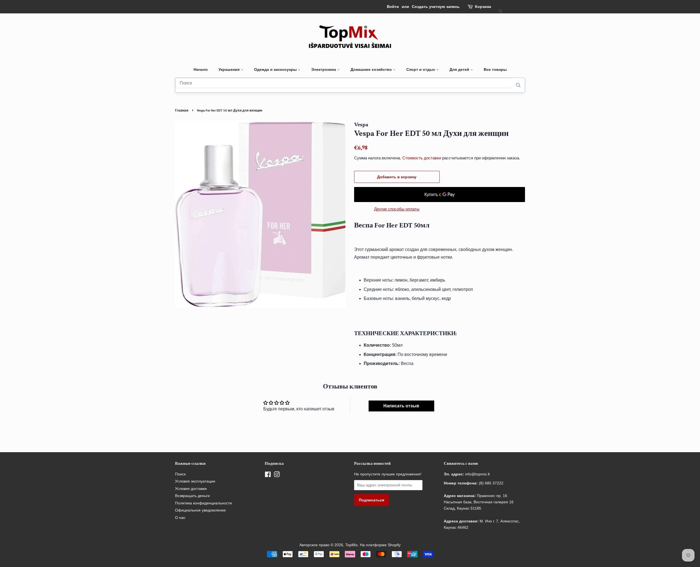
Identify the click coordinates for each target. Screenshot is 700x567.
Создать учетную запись (436, 6)
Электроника (324, 69)
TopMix (351, 545)
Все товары (495, 69)
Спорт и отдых (421, 69)
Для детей (460, 69)
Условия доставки (191, 489)
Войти (393, 6)
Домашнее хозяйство (372, 69)
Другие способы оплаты (396, 209)
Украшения (229, 69)
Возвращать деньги (192, 496)
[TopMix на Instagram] (277, 476)
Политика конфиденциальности (203, 503)
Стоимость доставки (421, 158)
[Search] (518, 85)
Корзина (483, 6)
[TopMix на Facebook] (268, 476)
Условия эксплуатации (195, 481)
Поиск (180, 474)
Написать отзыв (401, 406)
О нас (180, 518)
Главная (181, 110)
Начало (201, 69)
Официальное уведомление (200, 510)
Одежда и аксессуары (276, 69)
